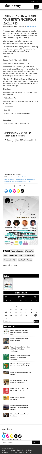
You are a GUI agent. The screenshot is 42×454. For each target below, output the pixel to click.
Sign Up (36, 442)
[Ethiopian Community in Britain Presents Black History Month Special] (6, 365)
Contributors (29, 450)
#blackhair (7, 260)
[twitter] (14, 191)
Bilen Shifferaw (31, 26)
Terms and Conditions (17, 452)
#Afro (15, 260)
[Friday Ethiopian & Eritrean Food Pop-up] (6, 372)
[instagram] (18, 191)
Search (36, 321)
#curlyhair (21, 260)
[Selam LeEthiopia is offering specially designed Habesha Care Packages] (6, 331)
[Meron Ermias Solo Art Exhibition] (6, 398)
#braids (29, 260)
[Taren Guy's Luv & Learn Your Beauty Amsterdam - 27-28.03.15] (8, 283)
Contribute (20, 450)
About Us (4, 450)
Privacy (28, 452)
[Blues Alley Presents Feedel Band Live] (6, 415)
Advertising (35, 1)
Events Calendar (21, 292)
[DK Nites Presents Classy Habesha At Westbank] (6, 382)
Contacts (12, 450)
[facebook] (10, 191)
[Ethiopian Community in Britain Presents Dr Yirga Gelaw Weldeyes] (6, 357)
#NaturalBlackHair (17, 251)
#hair (6, 255)
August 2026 (21, 296)
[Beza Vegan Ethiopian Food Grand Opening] (6, 341)
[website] (6, 191)
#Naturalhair (29, 251)
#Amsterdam (29, 255)
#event (21, 255)
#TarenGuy (13, 255)
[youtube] (22, 191)
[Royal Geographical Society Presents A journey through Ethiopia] (6, 407)
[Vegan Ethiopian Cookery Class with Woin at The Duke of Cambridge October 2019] (6, 347)
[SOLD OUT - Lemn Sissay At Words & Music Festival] (6, 390)
